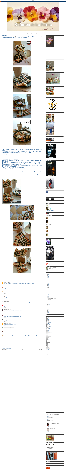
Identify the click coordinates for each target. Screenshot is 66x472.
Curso (46, 340)
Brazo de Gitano (47, 327)
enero (48, 305)
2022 (47, 277)
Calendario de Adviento (48, 332)
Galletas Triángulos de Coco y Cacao (52, 220)
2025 (47, 274)
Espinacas (47, 345)
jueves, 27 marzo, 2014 (8, 323)
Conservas (47, 339)
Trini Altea (5, 319)
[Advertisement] (55, 53)
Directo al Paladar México (50, 417)
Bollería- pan (47, 324)
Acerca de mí (13, 31)
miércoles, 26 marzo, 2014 (9, 319)
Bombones (47, 325)
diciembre (48, 287)
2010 (47, 310)
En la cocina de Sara (6, 327)
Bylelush (5, 323)
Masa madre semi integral (52, 428)
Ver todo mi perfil (51, 268)
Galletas (47, 350)
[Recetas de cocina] (48, 468)
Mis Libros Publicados (8, 31)
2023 (47, 276)
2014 (47, 286)
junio (47, 294)
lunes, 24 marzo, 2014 (8, 282)
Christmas (47, 335)
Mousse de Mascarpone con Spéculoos (51, 300)
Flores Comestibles (48, 348)
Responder (5, 289)
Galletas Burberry (49, 299)
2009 (47, 311)
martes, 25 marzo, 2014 (8, 309)
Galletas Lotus (47, 351)
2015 (47, 285)
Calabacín (47, 330)
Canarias (47, 333)
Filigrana (47, 346)
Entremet (47, 343)
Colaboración (47, 337)
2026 (47, 273)
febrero (48, 304)
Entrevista (47, 344)
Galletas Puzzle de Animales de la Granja (51, 298)
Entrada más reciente (4, 349)
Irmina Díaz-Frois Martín (53, 267)
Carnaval (47, 334)
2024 (47, 275)
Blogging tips (33, 0)
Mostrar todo (63, 432)
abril (47, 296)
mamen (5, 301)
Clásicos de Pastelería (48, 336)
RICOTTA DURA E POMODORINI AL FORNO (54, 423)
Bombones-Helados (48, 326)
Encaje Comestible (48, 342)
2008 (47, 312)
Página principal (3, 31)
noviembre (48, 288)
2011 (47, 309)
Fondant (47, 349)
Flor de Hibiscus (47, 347)
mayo (48, 295)
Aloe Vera (47, 319)
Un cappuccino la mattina (50, 420)
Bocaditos (47, 323)
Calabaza (47, 331)
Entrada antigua (41, 349)
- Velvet (47, 317)
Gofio (46, 353)
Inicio (22, 349)
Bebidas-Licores (47, 320)
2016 (47, 284)
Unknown (5, 282)
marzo (48, 297)
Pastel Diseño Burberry (17, 36)
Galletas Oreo (47, 352)
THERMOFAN (48, 427)
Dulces (46, 341)
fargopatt (5, 309)
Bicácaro (47, 321)
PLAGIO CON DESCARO (48, 224)
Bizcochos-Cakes (48, 322)
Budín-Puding (47, 328)
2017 (47, 283)
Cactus (46, 329)
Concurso (47, 338)
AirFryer (47, 318)
